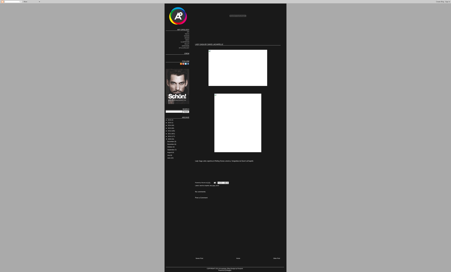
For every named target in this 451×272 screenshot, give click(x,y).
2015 (169, 123)
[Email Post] (214, 182)
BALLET (187, 44)
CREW (186, 53)
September (171, 150)
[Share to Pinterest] (227, 183)
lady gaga (212, 185)
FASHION (186, 36)
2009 (169, 139)
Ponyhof (240, 268)
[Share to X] (223, 183)
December (170, 141)
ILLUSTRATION (185, 42)
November (170, 144)
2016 (169, 120)
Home (238, 258)
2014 (169, 125)
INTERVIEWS (185, 46)
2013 (169, 128)
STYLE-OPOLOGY (184, 48)
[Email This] (219, 183)
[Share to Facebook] (225, 183)
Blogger (228, 270)
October (170, 147)
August (169, 152)
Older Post (276, 258)
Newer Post (199, 258)
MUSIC (187, 40)
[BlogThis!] (221, 183)
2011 (169, 134)
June (169, 158)
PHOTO (187, 34)
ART (188, 32)
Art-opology (222, 268)
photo (217, 185)
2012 (169, 131)
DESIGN (187, 38)
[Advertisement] (238, 34)
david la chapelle (204, 185)
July (168, 155)
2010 (169, 136)
